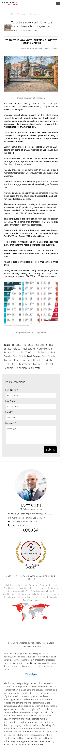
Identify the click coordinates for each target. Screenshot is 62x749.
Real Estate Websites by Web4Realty (24, 642)
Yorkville (18, 352)
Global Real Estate (24, 348)
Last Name (10, 400)
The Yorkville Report (37, 352)
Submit (50, 449)
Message (10, 422)
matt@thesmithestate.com (25, 521)
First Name (11, 389)
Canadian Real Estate (28, 368)
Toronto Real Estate (35, 344)
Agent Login (48, 642)
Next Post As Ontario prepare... (29, 14)
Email (9, 411)
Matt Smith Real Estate (26, 356)
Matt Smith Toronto (30, 364)
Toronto (16, 344)
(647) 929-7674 (20, 525)
